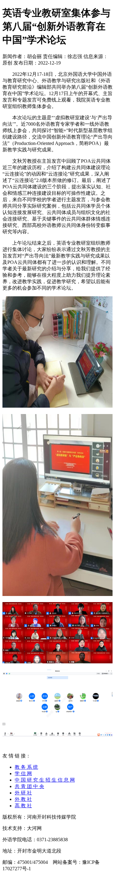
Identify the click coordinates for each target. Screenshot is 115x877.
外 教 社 (23, 799)
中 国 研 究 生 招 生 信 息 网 (45, 780)
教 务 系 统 (26, 767)
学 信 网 (23, 773)
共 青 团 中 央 (29, 786)
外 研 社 (23, 792)
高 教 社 (23, 805)
